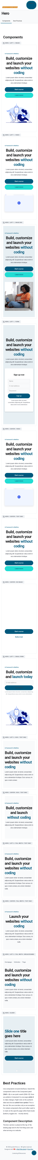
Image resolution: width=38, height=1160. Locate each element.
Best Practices (17, 21)
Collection (17, 962)
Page (24, 962)
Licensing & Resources (19, 1153)
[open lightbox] (19, 203)
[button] (17, 1071)
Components (6, 21)
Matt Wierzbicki (21, 1149)
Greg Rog (30, 1149)
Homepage (8, 962)
